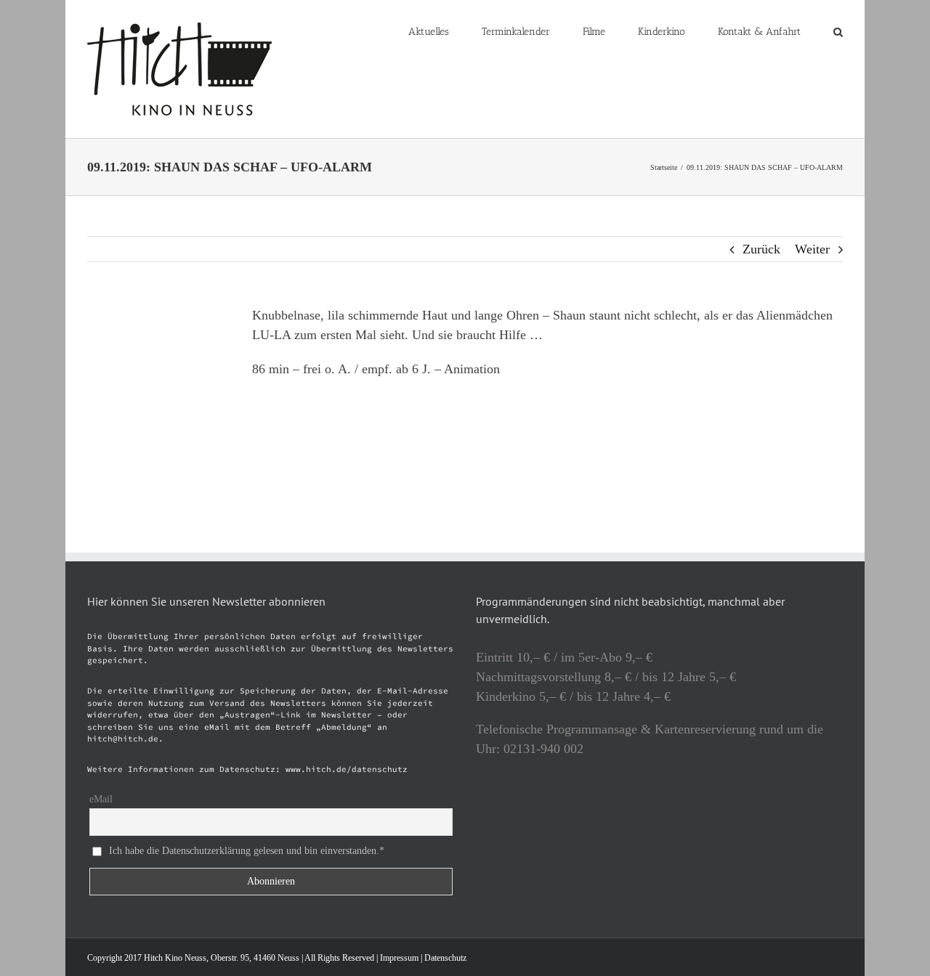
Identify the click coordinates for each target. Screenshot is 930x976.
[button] (838, 30)
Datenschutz (445, 958)
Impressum (399, 958)
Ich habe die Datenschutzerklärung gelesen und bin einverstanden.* (246, 850)
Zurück (761, 249)
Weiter (812, 249)
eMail (101, 799)
